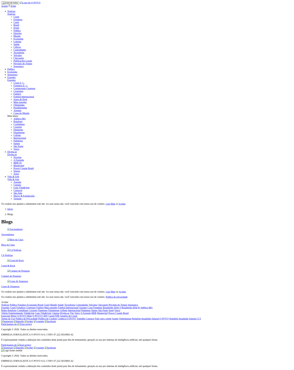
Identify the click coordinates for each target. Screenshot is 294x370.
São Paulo (18, 146)
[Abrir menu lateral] (10, 3)
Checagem (18, 58)
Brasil (16, 25)
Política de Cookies (47, 318)
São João (17, 193)
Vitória (4, 313)
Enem (16, 27)
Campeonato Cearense (24, 88)
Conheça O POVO (67, 318)
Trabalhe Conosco (85, 318)
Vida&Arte (29, 313)
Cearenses (18, 91)
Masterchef (18, 165)
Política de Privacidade (27, 318)
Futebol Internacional (23, 96)
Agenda (17, 182)
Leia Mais (110, 204)
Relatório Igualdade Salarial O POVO (150, 318)
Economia (18, 39)
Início (10, 209)
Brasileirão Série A (112, 307)
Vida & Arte (13, 176)
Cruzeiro (17, 127)
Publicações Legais (22, 61)
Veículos (17, 55)
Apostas (17, 110)
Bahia (4, 310)
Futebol (17, 94)
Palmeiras (18, 140)
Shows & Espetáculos (24, 196)
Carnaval (17, 190)
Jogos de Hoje (20, 99)
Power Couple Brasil (23, 168)
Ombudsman (125, 318)
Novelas (17, 157)
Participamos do (9, 324)
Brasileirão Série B (131, 307)
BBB (93, 313)
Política (17, 30)
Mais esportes (20, 102)
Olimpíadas (18, 105)
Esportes (11, 77)
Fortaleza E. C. (20, 85)
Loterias (17, 41)
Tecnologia (18, 52)
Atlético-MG (19, 118)
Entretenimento (15, 313)
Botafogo (18, 121)
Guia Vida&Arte (21, 187)
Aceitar (121, 204)
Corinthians (19, 124)
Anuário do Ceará (68, 316)
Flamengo (18, 129)
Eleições (17, 33)
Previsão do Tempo (22, 63)
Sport (111, 310)
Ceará (16, 16)
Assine (4, 6)
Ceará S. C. (19, 83)
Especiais (5, 316)
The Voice (75, 313)
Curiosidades (19, 50)
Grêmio (17, 135)
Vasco (16, 149)
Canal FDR (53, 316)
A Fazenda (18, 160)
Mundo (17, 36)
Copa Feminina (94, 307)
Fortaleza (17, 19)
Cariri (16, 22)
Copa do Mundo (21, 113)
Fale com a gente (103, 318)
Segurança (18, 66)
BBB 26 (17, 163)
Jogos (16, 174)
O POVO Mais (24, 316)
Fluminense (19, 132)
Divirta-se (12, 151)
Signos (16, 171)
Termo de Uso (8, 318)
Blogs (14, 316)
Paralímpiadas (20, 107)
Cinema (17, 185)
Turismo (17, 198)
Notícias (11, 11)
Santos (16, 143)
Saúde (16, 44)
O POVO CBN (40, 316)
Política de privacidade (117, 297)
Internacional (19, 138)
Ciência (17, 47)
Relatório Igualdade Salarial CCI (185, 318)
